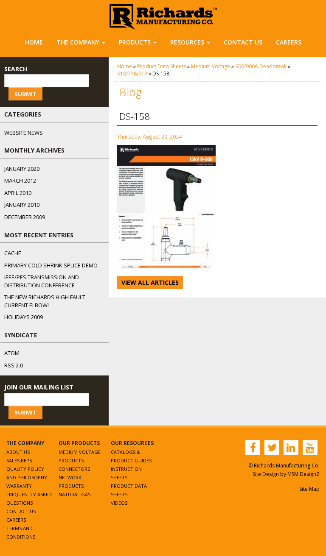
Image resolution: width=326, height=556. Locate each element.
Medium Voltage (210, 66)
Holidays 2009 (23, 317)
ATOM (12, 353)
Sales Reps (19, 460)
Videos (119, 503)
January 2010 (21, 204)
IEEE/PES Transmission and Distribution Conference (41, 281)
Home (34, 42)
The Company (77, 42)
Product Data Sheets (161, 66)
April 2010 (17, 193)
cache (12, 253)
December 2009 (24, 217)
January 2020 (21, 168)
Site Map (309, 488)
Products (135, 42)
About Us (18, 452)
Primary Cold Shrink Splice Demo (51, 265)
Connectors (74, 469)
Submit (25, 94)
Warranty (19, 486)
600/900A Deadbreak (261, 66)
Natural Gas (74, 494)
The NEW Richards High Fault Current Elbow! (44, 301)
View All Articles (150, 282)
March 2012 (20, 180)
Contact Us (243, 42)
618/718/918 (132, 73)
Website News (23, 132)
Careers (288, 42)
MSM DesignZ (303, 474)
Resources (187, 42)
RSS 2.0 (13, 365)
